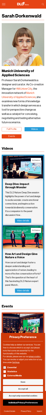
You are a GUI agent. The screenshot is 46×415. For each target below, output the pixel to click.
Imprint (39, 411)
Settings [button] (16, 362)
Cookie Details (9, 411)
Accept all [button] (23, 389)
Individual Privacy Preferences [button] (23, 402)
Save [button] (23, 382)
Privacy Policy (26, 411)
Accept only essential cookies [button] (23, 396)
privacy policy (34, 356)
